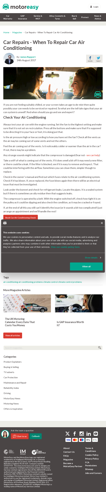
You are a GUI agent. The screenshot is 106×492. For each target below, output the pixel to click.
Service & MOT (38, 17)
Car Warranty (7, 17)
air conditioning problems (30, 282)
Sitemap (89, 469)
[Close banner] (102, 223)
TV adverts (9, 372)
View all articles (12, 335)
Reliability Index (11, 388)
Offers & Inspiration (13, 408)
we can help (93, 155)
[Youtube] (96, 434)
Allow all (86, 266)
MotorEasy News (12, 398)
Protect (85, 17)
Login (95, 7)
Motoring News (11, 403)
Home (6, 32)
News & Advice (97, 17)
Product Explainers (13, 361)
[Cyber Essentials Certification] (39, 452)
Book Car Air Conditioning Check (20, 217)
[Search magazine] (99, 348)
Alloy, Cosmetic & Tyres (57, 17)
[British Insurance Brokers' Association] (9, 452)
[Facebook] (74, 434)
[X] (67, 434)
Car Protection (11, 377)
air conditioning (10, 282)
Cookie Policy (92, 455)
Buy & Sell (74, 17)
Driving (7, 393)
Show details (91, 257)
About (66, 448)
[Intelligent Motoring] (23, 452)
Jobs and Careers (93, 473)
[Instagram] (82, 434)
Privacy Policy (92, 458)
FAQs (66, 455)
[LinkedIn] (89, 434)
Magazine (17, 32)
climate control (50, 282)
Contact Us (69, 452)
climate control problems (70, 282)
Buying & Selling (11, 367)
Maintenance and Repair (15, 382)
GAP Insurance (22, 17)
